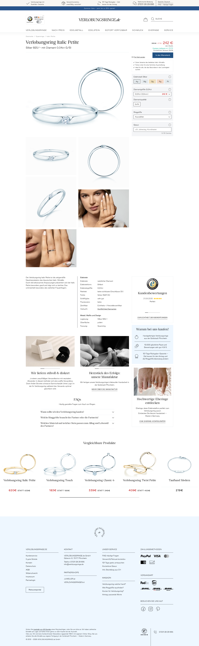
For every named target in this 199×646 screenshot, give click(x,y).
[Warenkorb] (145, 19)
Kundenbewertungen (152, 293)
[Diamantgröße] (169, 89)
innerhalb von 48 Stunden (42, 629)
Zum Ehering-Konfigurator (152, 421)
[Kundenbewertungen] (152, 284)
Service (168, 30)
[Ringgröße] (169, 112)
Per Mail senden (139, 57)
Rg (160, 81)
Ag (137, 81)
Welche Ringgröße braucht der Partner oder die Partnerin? (69, 418)
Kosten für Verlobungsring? (113, 591)
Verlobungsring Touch (59, 480)
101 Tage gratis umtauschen (113, 563)
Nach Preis (58, 30)
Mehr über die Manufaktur (104, 389)
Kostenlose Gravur (109, 566)
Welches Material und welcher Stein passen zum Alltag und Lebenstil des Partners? (74, 424)
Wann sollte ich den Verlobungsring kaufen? (62, 412)
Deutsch (164, 2)
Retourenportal (35, 590)
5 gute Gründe (31, 559)
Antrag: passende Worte (112, 595)
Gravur (136, 125)
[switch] (39, 21)
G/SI (137, 104)
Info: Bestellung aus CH (111, 570)
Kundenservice (31, 556)
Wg (144, 81)
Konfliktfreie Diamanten (107, 309)
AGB (28, 570)
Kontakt (29, 563)
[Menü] (43, 16)
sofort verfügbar (116, 30)
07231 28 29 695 (166, 632)
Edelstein (94, 30)
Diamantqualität (140, 100)
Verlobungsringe (36, 30)
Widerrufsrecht (32, 573)
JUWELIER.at (69, 579)
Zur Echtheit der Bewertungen (152, 317)
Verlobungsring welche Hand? (114, 584)
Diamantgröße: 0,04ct (143, 89)
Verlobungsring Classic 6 (99, 480)
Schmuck (137, 30)
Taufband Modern (179, 480)
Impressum (30, 577)
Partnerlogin (30, 580)
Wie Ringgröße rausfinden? (113, 588)
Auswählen (139, 117)
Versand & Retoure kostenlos (113, 559)
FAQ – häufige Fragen (165, 4)
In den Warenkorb (163, 55)
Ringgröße (138, 112)
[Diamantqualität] (169, 99)
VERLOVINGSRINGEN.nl (74, 582)
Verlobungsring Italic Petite (19, 480)
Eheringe (153, 30)
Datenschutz (31, 566)
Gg (152, 81)
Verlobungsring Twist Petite (139, 480)
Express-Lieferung (159, 48)
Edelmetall (76, 30)
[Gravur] (169, 125)
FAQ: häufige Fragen (110, 556)
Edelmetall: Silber (140, 77)
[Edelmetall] (169, 76)
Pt (168, 81)
